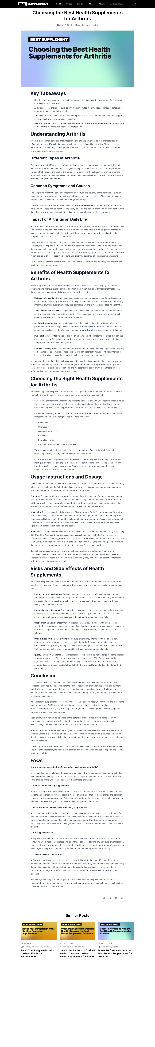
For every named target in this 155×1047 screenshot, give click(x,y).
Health (58, 4)
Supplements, (37, 947)
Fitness (69, 4)
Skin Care (80, 4)
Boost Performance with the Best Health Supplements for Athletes (115, 953)
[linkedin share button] (116, 898)
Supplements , (84, 25)
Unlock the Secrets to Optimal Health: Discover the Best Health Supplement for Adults (77, 953)
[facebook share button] (104, 898)
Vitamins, (27, 947)
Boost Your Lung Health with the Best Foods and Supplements (37, 953)
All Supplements (116, 4)
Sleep (91, 4)
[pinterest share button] (122, 898)
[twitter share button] (110, 898)
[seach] (135, 3)
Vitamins (102, 4)
